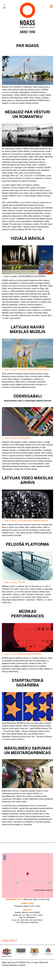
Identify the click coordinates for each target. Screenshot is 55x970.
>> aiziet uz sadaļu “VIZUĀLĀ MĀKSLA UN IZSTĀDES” (24, 276)
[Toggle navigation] (51, 6)
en (4, 7)
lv (4, 5)
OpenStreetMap (40, 890)
